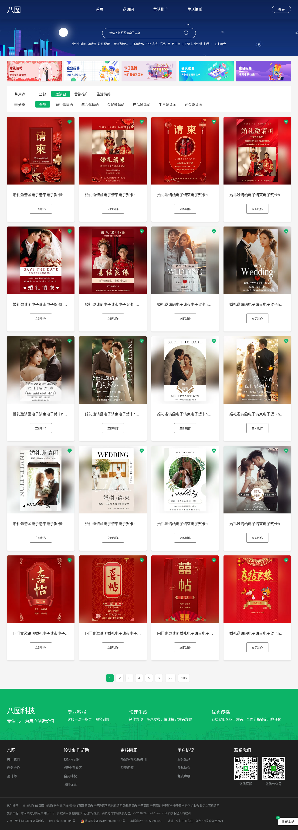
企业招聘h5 (79, 44)
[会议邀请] (206, 71)
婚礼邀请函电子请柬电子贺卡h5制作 (43, 194)
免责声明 (183, 776)
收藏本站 (288, 821)
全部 (42, 93)
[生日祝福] (263, 71)
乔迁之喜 (164, 44)
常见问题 (127, 767)
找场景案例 (72, 759)
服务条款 (183, 759)
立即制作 (40, 209)
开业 (148, 44)
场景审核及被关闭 (134, 759)
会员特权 (70, 776)
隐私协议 (183, 767)
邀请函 (128, 9)
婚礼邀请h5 (105, 44)
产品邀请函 (141, 104)
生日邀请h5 (136, 44)
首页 (99, 9)
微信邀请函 (115, 805)
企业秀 (198, 44)
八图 (14, 9)
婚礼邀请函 (64, 104)
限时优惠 (70, 784)
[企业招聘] (91, 71)
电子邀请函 (101, 805)
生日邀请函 (167, 104)
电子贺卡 (187, 44)
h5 (23, 805)
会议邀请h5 (121, 44)
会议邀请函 (116, 104)
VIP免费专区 (73, 767)
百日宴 (176, 44)
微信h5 (64, 805)
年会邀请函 (90, 104)
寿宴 (155, 44)
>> (170, 677)
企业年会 (220, 44)
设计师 (12, 776)
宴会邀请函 (193, 104)
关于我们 (13, 759)
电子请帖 (155, 805)
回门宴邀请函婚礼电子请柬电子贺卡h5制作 (48, 633)
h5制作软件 (52, 805)
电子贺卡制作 (181, 805)
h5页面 (39, 805)
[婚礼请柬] (34, 71)
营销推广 (160, 9)
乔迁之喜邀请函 (209, 805)
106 (184, 677)
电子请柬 (143, 805)
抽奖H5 (208, 44)
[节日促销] (149, 71)
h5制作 (30, 805)
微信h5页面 (76, 805)
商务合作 (13, 767)
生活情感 (194, 9)
